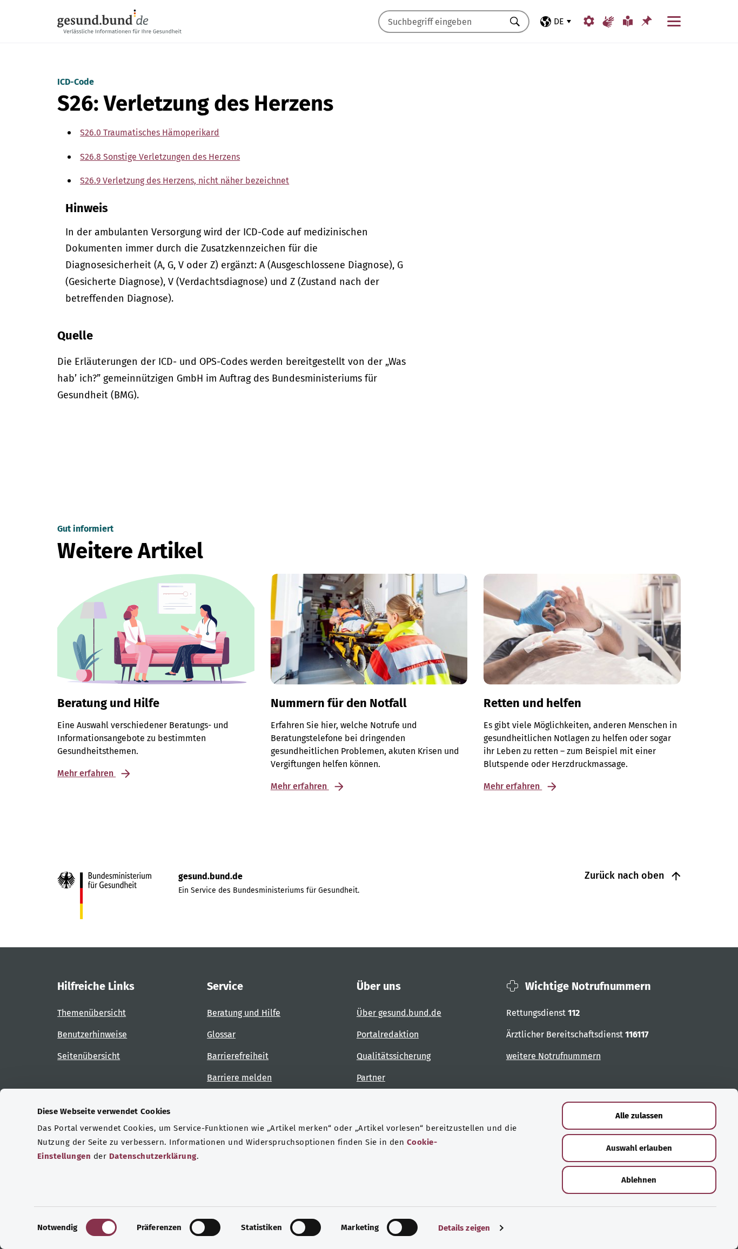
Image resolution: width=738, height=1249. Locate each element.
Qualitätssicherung (394, 1056)
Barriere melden (239, 1077)
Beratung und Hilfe (243, 1013)
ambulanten (122, 232)
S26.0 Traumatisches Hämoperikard (149, 132)
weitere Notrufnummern (553, 1056)
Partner (371, 1077)
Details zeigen (464, 1228)
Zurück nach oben (626, 875)
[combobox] (440, 21)
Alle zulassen (639, 1116)
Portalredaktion (388, 1034)
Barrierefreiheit (238, 1056)
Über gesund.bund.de (399, 1013)
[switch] (205, 1227)
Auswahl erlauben (639, 1148)
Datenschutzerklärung (153, 1156)
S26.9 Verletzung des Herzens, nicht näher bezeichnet (184, 180)
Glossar (221, 1034)
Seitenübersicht (88, 1056)
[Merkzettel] (646, 21)
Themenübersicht (91, 1013)
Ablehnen (638, 1180)
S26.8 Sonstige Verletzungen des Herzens (160, 157)
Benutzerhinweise (92, 1034)
